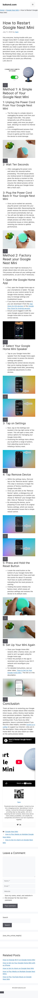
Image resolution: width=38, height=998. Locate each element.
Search (5, 917)
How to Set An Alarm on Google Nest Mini (18, 968)
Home (2, 10)
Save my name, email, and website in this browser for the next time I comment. (19, 898)
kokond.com (10, 4)
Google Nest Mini (12, 10)
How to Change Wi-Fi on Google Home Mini (19, 960)
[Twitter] (18, 825)
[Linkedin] (20, 825)
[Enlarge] (5, 85)
